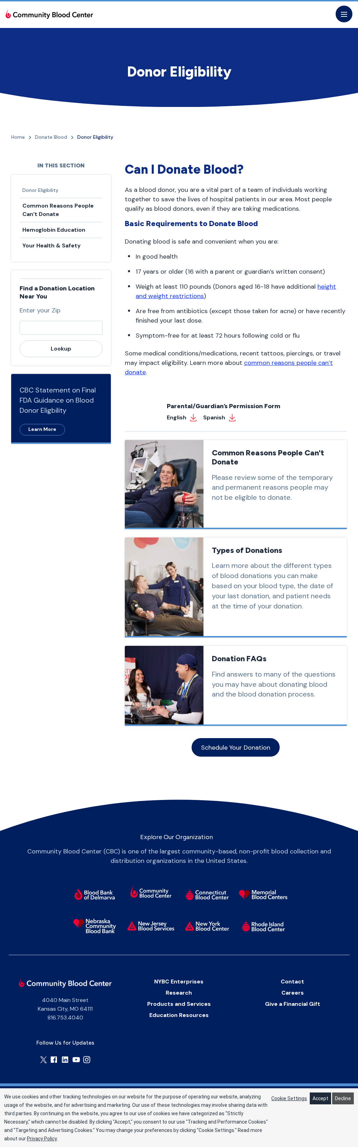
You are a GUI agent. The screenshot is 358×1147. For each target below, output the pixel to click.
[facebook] (54, 1059)
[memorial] (263, 894)
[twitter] (43, 1059)
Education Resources (179, 1015)
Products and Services (179, 1004)
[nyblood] (207, 926)
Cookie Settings (289, 1098)
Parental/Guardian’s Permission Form (223, 406)
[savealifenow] (150, 892)
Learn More (42, 429)
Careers (292, 992)
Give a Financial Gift (292, 1004)
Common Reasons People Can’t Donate (58, 210)
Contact (292, 981)
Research (179, 992)
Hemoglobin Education (53, 229)
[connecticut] (207, 894)
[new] (150, 926)
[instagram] (86, 1059)
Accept (320, 1098)
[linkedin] (65, 1059)
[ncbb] (94, 926)
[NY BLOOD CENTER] (49, 14)
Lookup (61, 348)
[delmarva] (94, 894)
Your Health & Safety (51, 245)
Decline (343, 1098)
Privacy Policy (42, 1138)
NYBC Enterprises (178, 981)
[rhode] (263, 926)
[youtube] (76, 1059)
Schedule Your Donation (235, 747)
